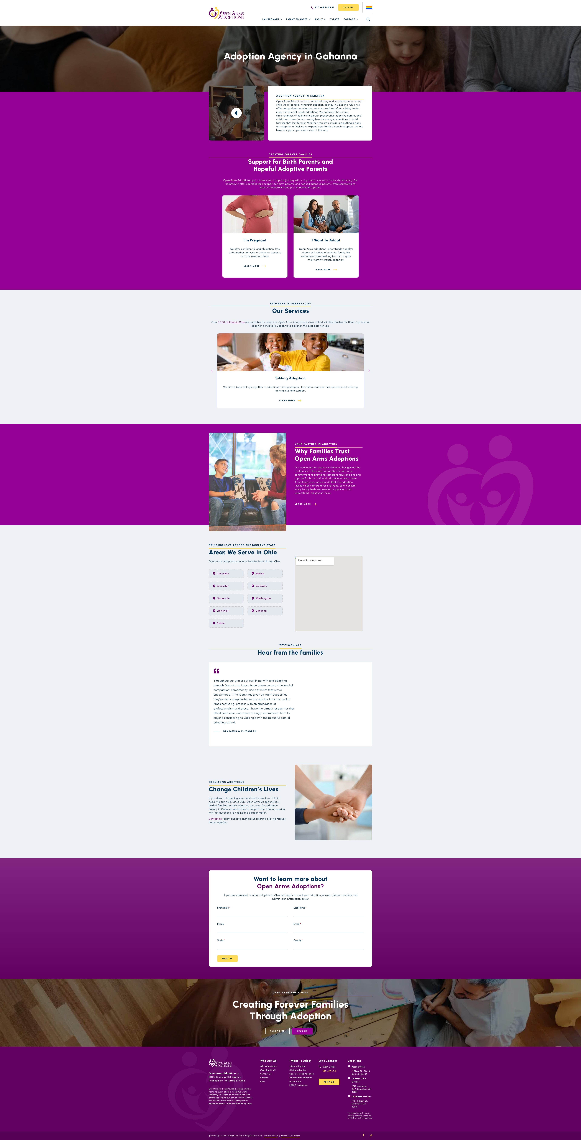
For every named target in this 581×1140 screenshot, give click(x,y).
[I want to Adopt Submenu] (310, 19)
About (319, 19)
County (298, 940)
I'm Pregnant (270, 19)
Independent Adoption (300, 1078)
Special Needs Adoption (301, 1074)
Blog (262, 1081)
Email (297, 924)
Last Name (300, 908)
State (221, 940)
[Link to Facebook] (364, 1135)
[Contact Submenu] (357, 19)
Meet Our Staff (268, 1070)
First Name (223, 908)
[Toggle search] (368, 19)
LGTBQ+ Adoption (298, 1085)
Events (334, 19)
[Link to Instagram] (371, 1135)
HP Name (220, 877)
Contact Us (266, 1074)
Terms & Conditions (290, 1136)
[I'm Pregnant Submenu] (281, 19)
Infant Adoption (297, 1066)
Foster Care (295, 1081)
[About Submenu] (325, 19)
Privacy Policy (271, 1136)
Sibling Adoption (297, 1070)
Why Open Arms (268, 1066)
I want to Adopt (297, 19)
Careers (264, 1078)
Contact (349, 19)
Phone (220, 924)
